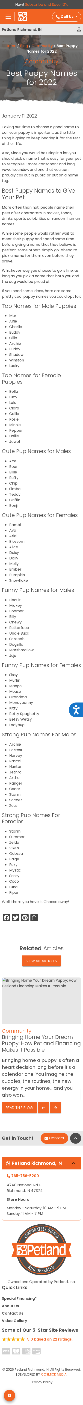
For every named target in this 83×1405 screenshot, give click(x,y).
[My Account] (79, 29)
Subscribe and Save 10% (46, 4)
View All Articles (41, 961)
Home (11, 45)
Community (42, 45)
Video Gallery (14, 1320)
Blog (24, 45)
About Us (10, 1306)
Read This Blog (19, 1107)
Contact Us (12, 1313)
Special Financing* (19, 1298)
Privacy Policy (41, 1382)
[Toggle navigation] (8, 16)
